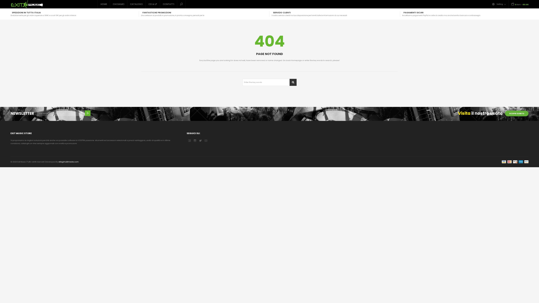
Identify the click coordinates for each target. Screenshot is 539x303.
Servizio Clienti (282, 12)
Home (104, 4)
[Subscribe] (88, 113)
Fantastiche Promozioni (156, 12)
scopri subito (516, 113)
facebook (189, 140)
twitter (200, 140)
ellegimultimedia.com (69, 161)
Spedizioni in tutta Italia (26, 12)
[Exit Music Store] (52, 4)
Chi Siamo (118, 4)
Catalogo (136, 4)
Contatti (168, 4)
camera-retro (195, 140)
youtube (206, 140)
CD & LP (153, 4)
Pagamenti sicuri (413, 12)
